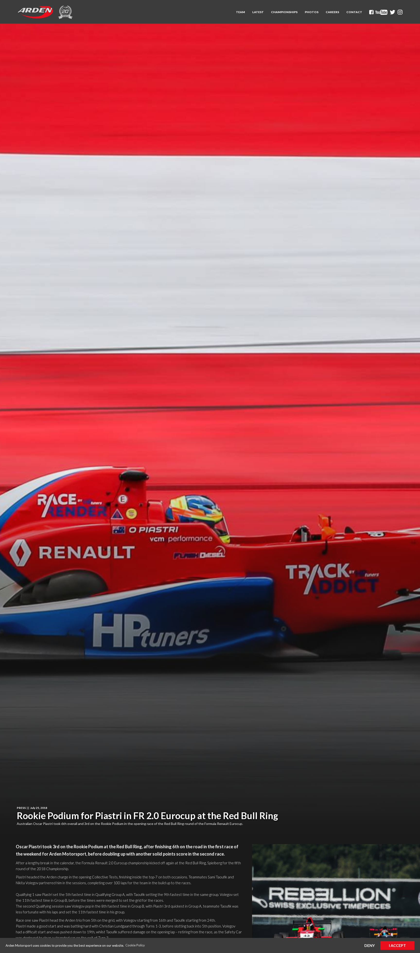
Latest (258, 12)
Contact (354, 12)
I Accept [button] (397, 945)
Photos (311, 12)
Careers (332, 12)
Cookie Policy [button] (135, 945)
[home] (35, 12)
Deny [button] (369, 945)
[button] (240, 12)
